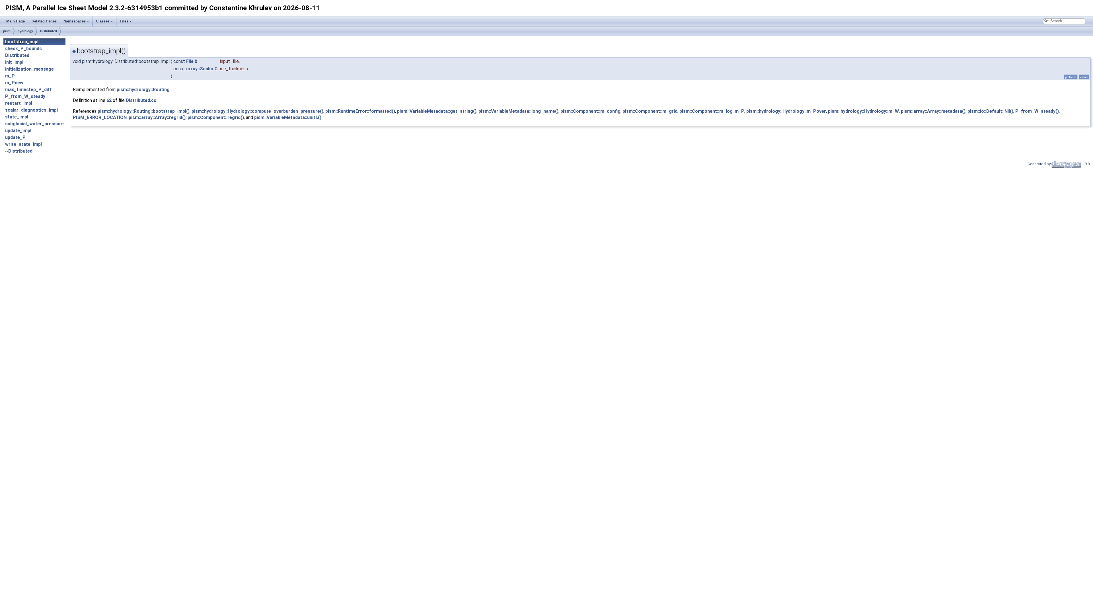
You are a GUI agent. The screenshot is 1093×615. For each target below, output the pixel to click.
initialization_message (29, 69)
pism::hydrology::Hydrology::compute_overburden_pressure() (257, 111)
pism (7, 31)
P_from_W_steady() (1037, 111)
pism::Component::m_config (590, 111)
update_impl (18, 130)
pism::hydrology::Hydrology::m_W (863, 111)
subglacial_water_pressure (34, 123)
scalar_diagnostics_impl (31, 110)
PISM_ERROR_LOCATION (100, 117)
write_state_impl (23, 144)
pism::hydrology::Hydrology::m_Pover (786, 111)
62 (109, 100)
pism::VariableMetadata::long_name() (518, 111)
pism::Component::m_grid (649, 111)
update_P (15, 137)
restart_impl (18, 103)
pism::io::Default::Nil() (990, 111)
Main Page (15, 21)
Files (124, 21)
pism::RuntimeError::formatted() (360, 111)
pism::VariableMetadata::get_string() (436, 111)
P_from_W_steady (25, 96)
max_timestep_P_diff (28, 89)
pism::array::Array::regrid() (157, 117)
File (190, 61)
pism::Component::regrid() (216, 117)
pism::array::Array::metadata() (933, 111)
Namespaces (74, 21)
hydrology (25, 31)
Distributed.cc (141, 100)
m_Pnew (14, 82)
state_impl (16, 117)
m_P (10, 76)
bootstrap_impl (21, 41)
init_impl (14, 62)
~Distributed (18, 151)
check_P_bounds (23, 48)
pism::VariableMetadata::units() (287, 117)
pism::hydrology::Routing (143, 89)
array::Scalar (200, 68)
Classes (103, 21)
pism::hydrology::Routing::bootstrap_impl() (144, 111)
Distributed (48, 31)
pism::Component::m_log (706, 111)
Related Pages (44, 21)
